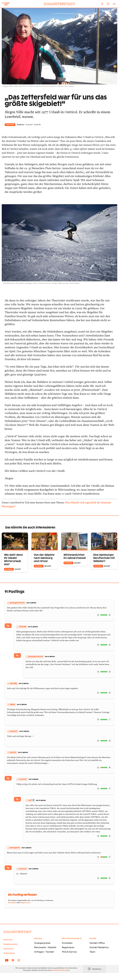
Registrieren (25, 902)
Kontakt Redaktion (99, 947)
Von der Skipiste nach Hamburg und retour (44, 558)
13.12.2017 (29, 125)
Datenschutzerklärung (59, 970)
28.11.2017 (107, 566)
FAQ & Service (69, 951)
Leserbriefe (10, 124)
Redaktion (21, 124)
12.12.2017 (18, 569)
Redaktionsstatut (10, 944)
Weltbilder (9, 569)
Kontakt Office (97, 943)
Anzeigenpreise (42, 943)
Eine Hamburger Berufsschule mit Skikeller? (104, 558)
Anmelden (12, 902)
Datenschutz (8, 948)
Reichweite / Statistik (45, 947)
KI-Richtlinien (9, 953)
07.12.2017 (77, 563)
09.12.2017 (47, 566)
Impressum (8, 939)
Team (92, 951)
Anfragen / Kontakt (44, 951)
